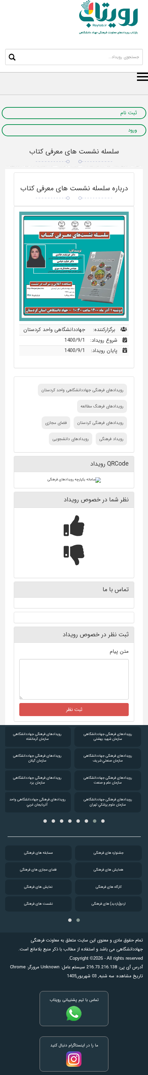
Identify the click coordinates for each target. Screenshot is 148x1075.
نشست (37, 903)
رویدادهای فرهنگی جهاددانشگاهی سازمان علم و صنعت (108, 780)
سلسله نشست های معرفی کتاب (74, 151)
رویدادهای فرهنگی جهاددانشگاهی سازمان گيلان (37, 758)
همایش (108, 869)
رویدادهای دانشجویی (70, 439)
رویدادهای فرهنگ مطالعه (102, 406)
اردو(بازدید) (108, 903)
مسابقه (37, 852)
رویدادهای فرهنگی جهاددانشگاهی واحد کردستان (82, 390)
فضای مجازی (56, 422)
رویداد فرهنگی (111, 439)
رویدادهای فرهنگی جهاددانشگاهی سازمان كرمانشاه (37, 737)
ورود (132, 130)
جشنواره (108, 852)
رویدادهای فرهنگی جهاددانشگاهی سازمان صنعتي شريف (108, 758)
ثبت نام (128, 113)
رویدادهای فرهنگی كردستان (100, 422)
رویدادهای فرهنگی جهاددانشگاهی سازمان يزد (37, 780)
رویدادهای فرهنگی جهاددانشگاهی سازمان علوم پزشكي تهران (108, 802)
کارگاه (108, 887)
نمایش (37, 887)
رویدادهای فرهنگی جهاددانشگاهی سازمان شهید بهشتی (108, 737)
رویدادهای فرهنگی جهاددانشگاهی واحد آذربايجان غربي (37, 802)
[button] (103, 821)
